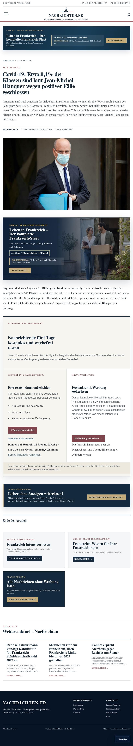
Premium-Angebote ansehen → (25, 558)
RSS (108, 716)
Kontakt (76, 712)
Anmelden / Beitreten (95, 3)
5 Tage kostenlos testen (22, 430)
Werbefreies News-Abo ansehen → (106, 497)
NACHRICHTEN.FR (25, 702)
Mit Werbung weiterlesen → (88, 438)
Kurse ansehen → (83, 559)
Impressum (78, 705)
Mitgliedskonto (120, 3)
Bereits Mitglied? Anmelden (24, 454)
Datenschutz (78, 709)
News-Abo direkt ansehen (20, 438)
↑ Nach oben (122, 739)
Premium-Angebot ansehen (22, 600)
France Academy (113, 709)
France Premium (113, 705)
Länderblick (111, 712)
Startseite (8, 60)
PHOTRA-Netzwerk (10, 729)
